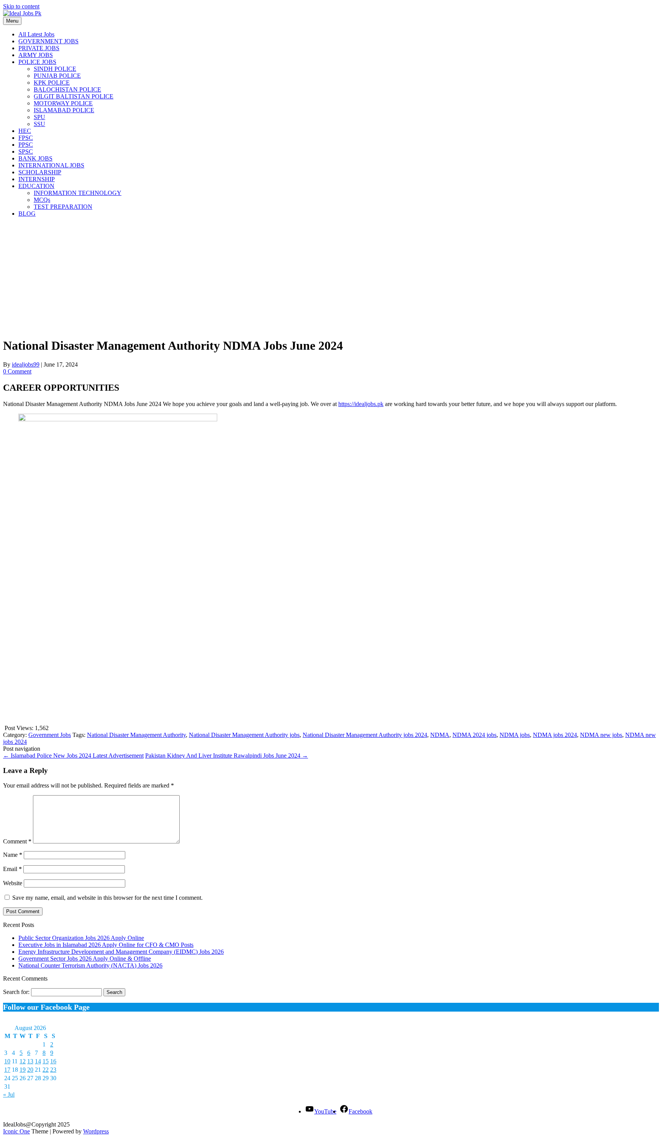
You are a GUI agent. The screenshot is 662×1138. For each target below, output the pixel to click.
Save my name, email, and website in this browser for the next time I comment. (107, 897)
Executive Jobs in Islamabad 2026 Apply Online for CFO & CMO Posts (105, 945)
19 (23, 1069)
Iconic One (16, 1131)
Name (12, 854)
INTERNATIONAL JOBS (51, 165)
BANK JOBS (35, 158)
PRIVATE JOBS (38, 48)
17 (7, 1069)
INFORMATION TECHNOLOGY (77, 193)
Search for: (16, 992)
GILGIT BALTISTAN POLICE (73, 96)
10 (7, 1061)
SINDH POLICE (55, 68)
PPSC (25, 144)
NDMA (439, 735)
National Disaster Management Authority (136, 735)
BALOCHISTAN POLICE (67, 89)
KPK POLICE (52, 82)
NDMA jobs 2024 (555, 735)
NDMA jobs (515, 735)
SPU (39, 117)
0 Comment (17, 371)
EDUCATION (36, 186)
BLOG (27, 213)
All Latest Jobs (36, 34)
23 (53, 1069)
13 (30, 1061)
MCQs (42, 199)
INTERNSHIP (36, 179)
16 (53, 1061)
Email (12, 869)
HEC (24, 131)
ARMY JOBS (35, 55)
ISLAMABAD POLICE (64, 110)
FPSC (25, 137)
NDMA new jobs (601, 735)
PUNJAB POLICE (57, 75)
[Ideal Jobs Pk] (22, 13)
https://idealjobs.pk (360, 404)
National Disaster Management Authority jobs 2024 (365, 735)
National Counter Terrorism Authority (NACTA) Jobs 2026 (90, 965)
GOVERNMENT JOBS (48, 41)
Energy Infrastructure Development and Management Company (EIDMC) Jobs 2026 (121, 951)
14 (38, 1061)
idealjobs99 (25, 364)
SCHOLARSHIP (39, 172)
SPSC (25, 151)
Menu (12, 21)
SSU (39, 124)
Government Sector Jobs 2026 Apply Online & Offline (84, 958)
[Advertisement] (233, 277)
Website (12, 883)
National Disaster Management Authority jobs (244, 735)
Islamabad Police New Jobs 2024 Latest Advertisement (73, 755)
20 (30, 1069)
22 (46, 1069)
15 (46, 1061)
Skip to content (21, 6)
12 (23, 1061)
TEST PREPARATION (63, 206)
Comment (17, 841)
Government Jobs (49, 735)
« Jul (9, 1094)
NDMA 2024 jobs (474, 735)
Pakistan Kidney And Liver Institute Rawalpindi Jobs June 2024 (226, 755)
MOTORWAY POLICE (63, 103)
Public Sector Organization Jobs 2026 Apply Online (81, 938)
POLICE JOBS (37, 62)
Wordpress (96, 1131)
